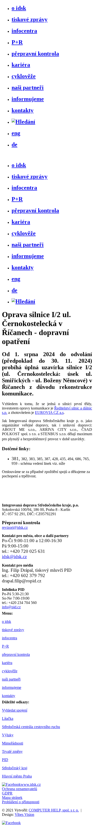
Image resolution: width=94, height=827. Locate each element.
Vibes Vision (24, 814)
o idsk (19, 8)
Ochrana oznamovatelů (19, 789)
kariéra (21, 65)
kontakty (23, 110)
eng (16, 133)
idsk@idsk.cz (14, 556)
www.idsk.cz (31, 784)
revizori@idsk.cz (15, 527)
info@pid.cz (11, 607)
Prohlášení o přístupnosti (20, 802)
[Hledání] (23, 122)
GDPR (7, 793)
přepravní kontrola (35, 53)
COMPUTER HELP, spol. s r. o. (54, 810)
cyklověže (24, 76)
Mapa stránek (12, 797)
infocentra (24, 31)
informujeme (28, 99)
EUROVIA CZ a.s (49, 412)
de (14, 144)
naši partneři (28, 87)
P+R (17, 42)
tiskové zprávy (29, 19)
